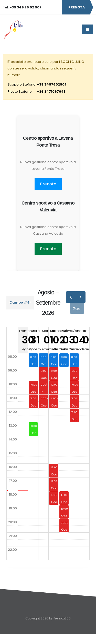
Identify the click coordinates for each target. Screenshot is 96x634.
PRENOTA (76, 7)
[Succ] (80, 297)
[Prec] (71, 297)
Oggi (76, 308)
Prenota (48, 184)
